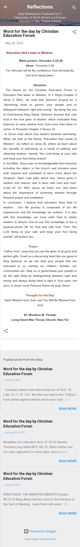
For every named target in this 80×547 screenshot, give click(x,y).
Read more (68, 409)
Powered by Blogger (42, 531)
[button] (74, 32)
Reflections (40, 7)
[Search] (74, 8)
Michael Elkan (49, 539)
